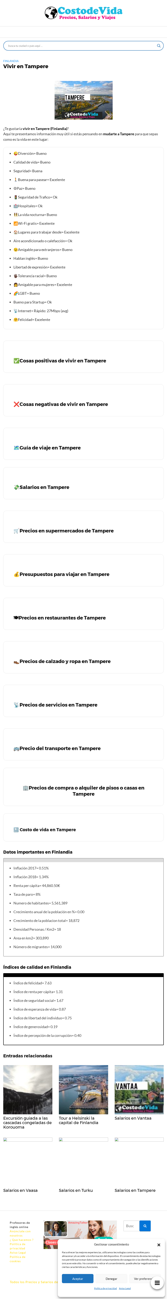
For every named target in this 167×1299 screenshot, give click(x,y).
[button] (159, 1244)
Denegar (111, 1278)
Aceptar (77, 1278)
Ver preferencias (145, 1278)
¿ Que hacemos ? (22, 1239)
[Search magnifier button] (159, 46)
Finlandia (11, 61)
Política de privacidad (105, 1288)
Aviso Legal (125, 1288)
